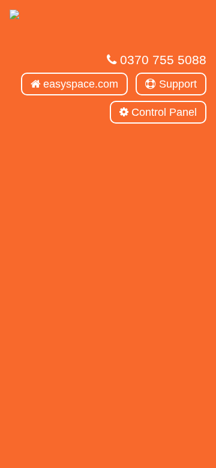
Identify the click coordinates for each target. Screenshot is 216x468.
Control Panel (162, 112)
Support (176, 84)
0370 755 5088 (161, 60)
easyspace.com (79, 84)
